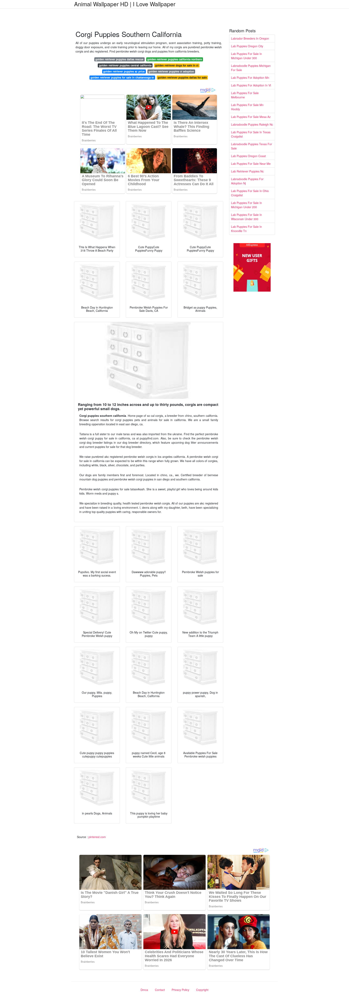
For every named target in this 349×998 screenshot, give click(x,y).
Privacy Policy (180, 990)
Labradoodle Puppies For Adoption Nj (247, 181)
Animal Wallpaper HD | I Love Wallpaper (124, 3)
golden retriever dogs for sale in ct (176, 65)
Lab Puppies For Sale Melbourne (245, 95)
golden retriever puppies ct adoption (171, 71)
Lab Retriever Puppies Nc (247, 171)
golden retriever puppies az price (124, 71)
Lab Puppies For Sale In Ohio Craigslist (250, 193)
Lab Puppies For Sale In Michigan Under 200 (246, 205)
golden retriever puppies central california (125, 65)
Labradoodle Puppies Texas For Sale (251, 146)
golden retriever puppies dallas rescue (119, 59)
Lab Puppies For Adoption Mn (250, 78)
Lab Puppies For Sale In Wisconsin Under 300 (246, 217)
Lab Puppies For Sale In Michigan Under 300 (246, 56)
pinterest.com (97, 837)
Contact (160, 990)
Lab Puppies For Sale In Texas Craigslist (250, 134)
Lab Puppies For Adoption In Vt (251, 85)
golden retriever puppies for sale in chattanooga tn (122, 77)
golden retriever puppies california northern (174, 59)
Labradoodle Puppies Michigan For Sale (251, 68)
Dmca (144, 990)
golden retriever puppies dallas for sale (182, 77)
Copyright (202, 990)
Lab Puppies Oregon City (247, 46)
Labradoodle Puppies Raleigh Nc (252, 124)
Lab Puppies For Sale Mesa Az (251, 117)
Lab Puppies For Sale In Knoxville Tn (246, 229)
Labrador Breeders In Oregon (250, 38)
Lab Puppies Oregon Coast (248, 156)
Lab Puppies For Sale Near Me (251, 164)
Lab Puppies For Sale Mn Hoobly (247, 107)
